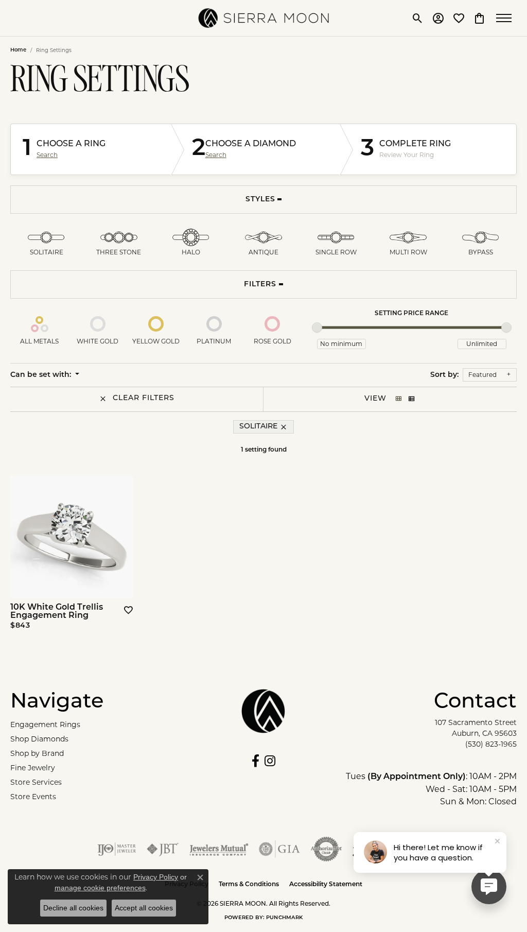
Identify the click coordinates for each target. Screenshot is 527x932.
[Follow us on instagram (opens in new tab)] (270, 761)
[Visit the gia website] (279, 849)
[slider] (317, 327)
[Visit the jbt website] (162, 849)
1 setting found (264, 450)
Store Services (36, 782)
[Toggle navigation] (506, 18)
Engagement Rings (45, 724)
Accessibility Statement (325, 885)
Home (18, 50)
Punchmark (284, 918)
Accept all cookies (144, 908)
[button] (417, 18)
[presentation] (122, 537)
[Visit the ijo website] (116, 849)
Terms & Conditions (249, 885)
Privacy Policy (155, 877)
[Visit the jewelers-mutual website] (219, 849)
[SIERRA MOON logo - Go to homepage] (264, 18)
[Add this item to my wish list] (127, 610)
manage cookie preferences (100, 888)
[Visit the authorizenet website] (326, 849)
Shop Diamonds (39, 739)
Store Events (33, 796)
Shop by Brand (37, 753)
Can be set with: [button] (41, 375)
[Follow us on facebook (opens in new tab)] (255, 761)
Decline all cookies (73, 908)
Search (47, 155)
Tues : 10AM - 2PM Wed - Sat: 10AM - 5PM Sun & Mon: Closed (431, 788)
